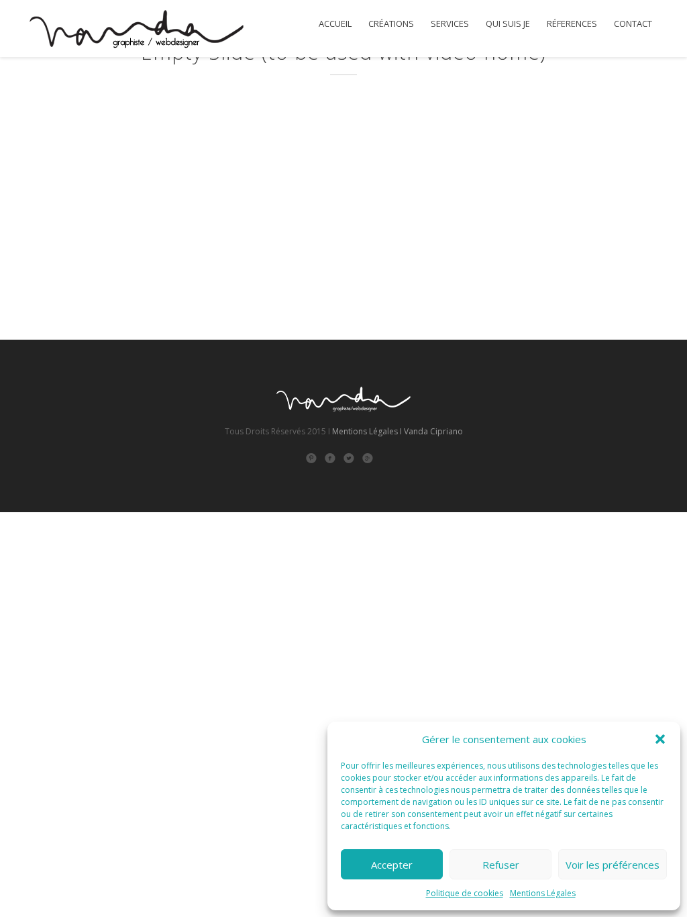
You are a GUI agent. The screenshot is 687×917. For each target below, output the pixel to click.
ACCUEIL (335, 24)
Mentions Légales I (367, 431)
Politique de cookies (464, 893)
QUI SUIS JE (508, 24)
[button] (660, 739)
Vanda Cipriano (433, 431)
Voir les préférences (612, 864)
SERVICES (450, 24)
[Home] (136, 31)
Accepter (392, 864)
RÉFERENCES (572, 24)
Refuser (500, 864)
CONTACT (633, 24)
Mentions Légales (543, 893)
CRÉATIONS (391, 24)
